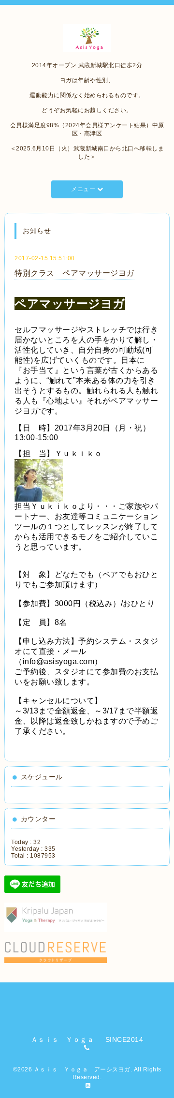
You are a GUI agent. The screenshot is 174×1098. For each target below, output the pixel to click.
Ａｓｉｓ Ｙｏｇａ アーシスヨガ (82, 1069)
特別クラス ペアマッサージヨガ (74, 273)
